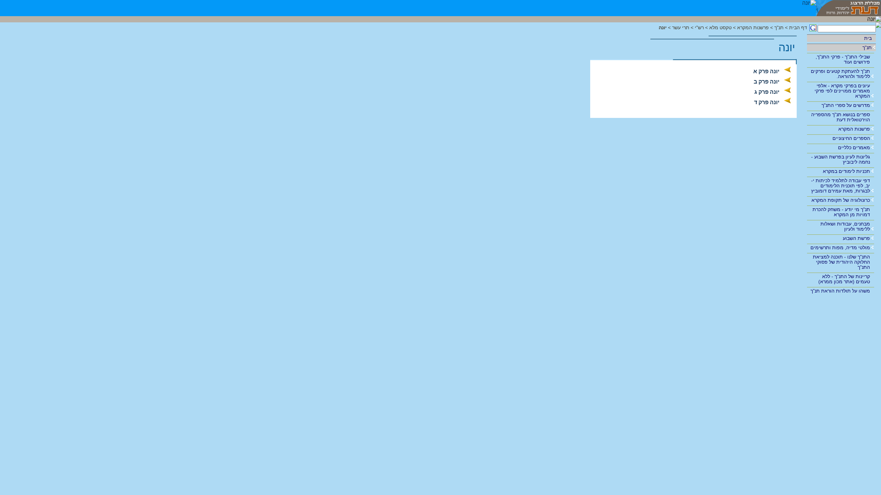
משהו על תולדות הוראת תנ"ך (840, 291)
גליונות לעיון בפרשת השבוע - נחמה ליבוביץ (840, 159)
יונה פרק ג (766, 92)
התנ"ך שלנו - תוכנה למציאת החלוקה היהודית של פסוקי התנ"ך (841, 262)
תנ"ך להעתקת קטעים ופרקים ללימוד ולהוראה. (840, 73)
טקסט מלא (720, 27)
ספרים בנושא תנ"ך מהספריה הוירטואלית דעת (840, 117)
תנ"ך (867, 47)
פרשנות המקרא (854, 129)
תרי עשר (680, 27)
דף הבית (798, 27)
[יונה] (809, 8)
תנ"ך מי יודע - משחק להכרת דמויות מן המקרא (841, 212)
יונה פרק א (766, 71)
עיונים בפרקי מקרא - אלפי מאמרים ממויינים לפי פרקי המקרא (842, 91)
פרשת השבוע (856, 238)
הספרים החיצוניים (851, 138)
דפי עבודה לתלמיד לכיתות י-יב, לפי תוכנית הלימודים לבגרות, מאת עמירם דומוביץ (840, 186)
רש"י (699, 27)
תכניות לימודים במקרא (846, 171)
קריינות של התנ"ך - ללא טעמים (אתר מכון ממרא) (844, 279)
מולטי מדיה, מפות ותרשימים (840, 247)
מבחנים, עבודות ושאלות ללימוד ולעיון (845, 226)
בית (868, 38)
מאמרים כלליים (854, 147)
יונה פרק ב (766, 82)
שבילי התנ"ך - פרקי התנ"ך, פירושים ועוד (843, 59)
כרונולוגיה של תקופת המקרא (840, 200)
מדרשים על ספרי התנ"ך (845, 105)
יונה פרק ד (766, 102)
